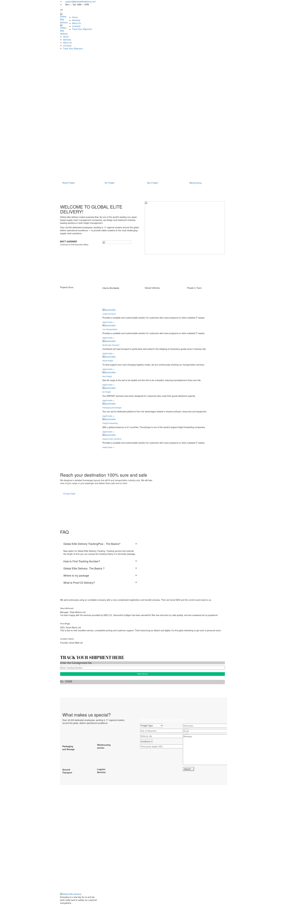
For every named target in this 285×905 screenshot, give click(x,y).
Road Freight (107, 360)
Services (76, 20)
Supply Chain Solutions (111, 439)
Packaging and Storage (111, 407)
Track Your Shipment (82, 29)
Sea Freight (107, 376)
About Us (76, 23)
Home (75, 17)
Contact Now (69, 493)
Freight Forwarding (110, 423)
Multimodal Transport (110, 345)
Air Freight (106, 392)
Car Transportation (109, 329)
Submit (187, 768)
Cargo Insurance (109, 313)
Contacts (76, 26)
